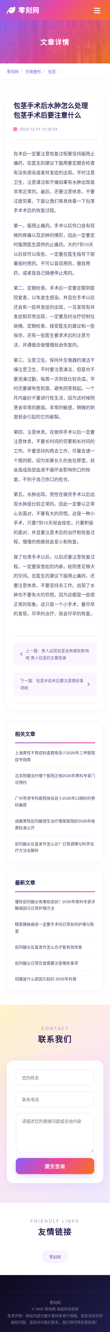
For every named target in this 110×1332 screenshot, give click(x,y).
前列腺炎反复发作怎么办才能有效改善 (48, 947)
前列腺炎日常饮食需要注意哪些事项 (46, 963)
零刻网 (28, 10)
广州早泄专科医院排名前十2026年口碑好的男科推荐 (55, 801)
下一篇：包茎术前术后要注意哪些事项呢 (51, 684)
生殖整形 (32, 71)
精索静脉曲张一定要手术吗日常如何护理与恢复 (54, 927)
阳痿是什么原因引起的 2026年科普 (45, 979)
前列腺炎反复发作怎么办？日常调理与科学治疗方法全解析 (54, 847)
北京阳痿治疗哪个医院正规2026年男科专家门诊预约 (55, 779)
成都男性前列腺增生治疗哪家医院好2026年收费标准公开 (55, 824)
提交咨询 (55, 1166)
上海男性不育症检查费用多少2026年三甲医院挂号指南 (55, 756)
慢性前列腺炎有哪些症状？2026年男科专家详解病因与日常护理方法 (55, 905)
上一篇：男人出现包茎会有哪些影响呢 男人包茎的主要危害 (57, 654)
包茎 (51, 71)
